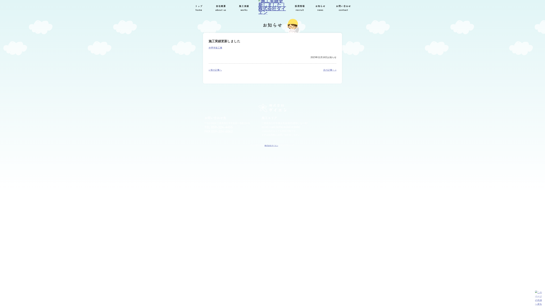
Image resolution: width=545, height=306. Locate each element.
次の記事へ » (329, 70)
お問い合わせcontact (343, 8)
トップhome (199, 8)
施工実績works (244, 8)
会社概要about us (220, 8)
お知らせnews (320, 8)
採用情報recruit (300, 8)
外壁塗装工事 (215, 48)
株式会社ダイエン (271, 146)
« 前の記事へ (215, 70)
